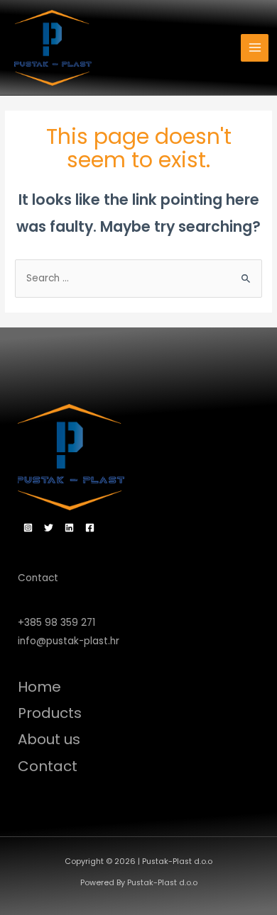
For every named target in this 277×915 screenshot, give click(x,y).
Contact (47, 766)
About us (49, 739)
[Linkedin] (69, 527)
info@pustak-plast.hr (68, 641)
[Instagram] (28, 527)
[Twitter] (48, 527)
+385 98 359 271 (56, 622)
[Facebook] (90, 527)
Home (39, 687)
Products (50, 713)
